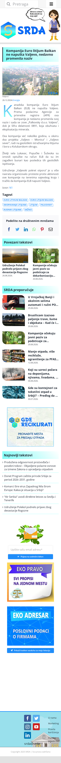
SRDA (27, 751)
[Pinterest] (42, 229)
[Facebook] (9, 229)
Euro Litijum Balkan (41, 199)
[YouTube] (36, 726)
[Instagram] (27, 726)
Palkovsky (46, 204)
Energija (16, 100)
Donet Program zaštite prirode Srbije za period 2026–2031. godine (27, 477)
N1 (11, 187)
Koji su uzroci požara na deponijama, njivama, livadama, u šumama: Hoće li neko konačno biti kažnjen (43, 379)
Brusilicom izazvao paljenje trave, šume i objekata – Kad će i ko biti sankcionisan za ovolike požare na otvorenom (42, 324)
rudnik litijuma (12, 209)
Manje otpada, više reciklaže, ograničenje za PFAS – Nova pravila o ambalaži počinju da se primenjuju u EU (43, 361)
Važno (28, 209)
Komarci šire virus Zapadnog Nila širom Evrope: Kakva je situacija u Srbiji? (27, 488)
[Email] (50, 229)
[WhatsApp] (34, 229)
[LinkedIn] (25, 229)
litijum (33, 204)
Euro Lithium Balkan (15, 199)
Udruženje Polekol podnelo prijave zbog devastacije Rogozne (15, 269)
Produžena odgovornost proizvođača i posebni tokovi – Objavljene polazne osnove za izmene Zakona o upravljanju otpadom (30, 465)
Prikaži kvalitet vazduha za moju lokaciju (32, 650)
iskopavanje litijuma (15, 204)
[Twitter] (17, 229)
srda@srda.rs (33, 743)
